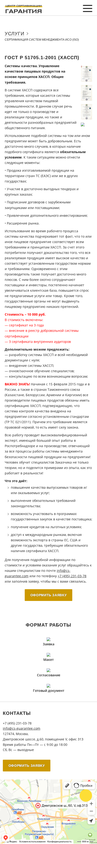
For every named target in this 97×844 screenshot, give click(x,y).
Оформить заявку (48, 595)
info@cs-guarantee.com (21, 728)
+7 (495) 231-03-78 (72, 576)
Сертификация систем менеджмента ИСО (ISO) (42, 39)
